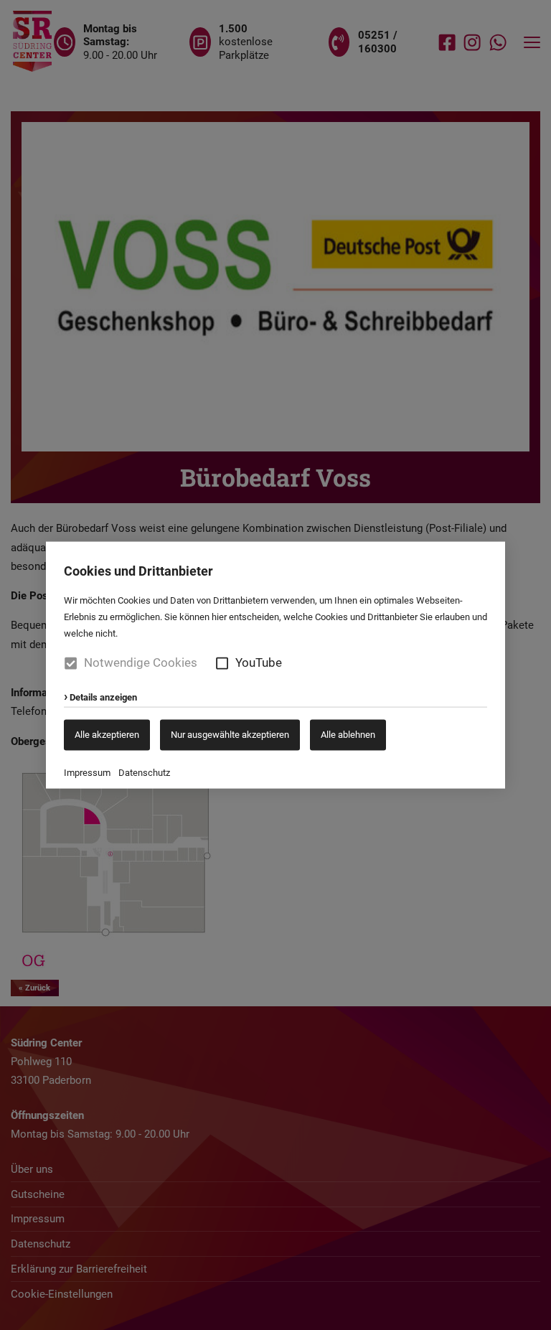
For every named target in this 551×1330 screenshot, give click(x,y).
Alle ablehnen (348, 734)
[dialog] (275, 665)
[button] (222, 663)
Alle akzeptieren (107, 734)
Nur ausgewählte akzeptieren (230, 734)
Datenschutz (144, 772)
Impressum (87, 772)
